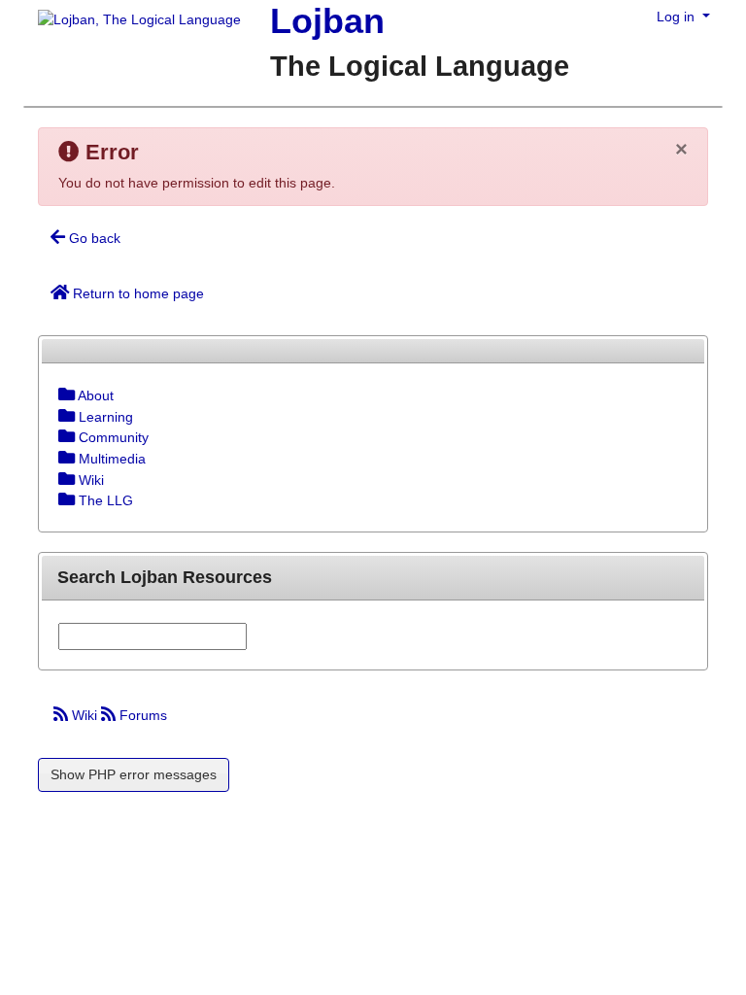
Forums (141, 715)
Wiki (84, 715)
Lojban (327, 21)
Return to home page (136, 293)
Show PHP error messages (134, 774)
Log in (677, 16)
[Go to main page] (132, 21)
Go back (92, 238)
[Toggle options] (66, 395)
